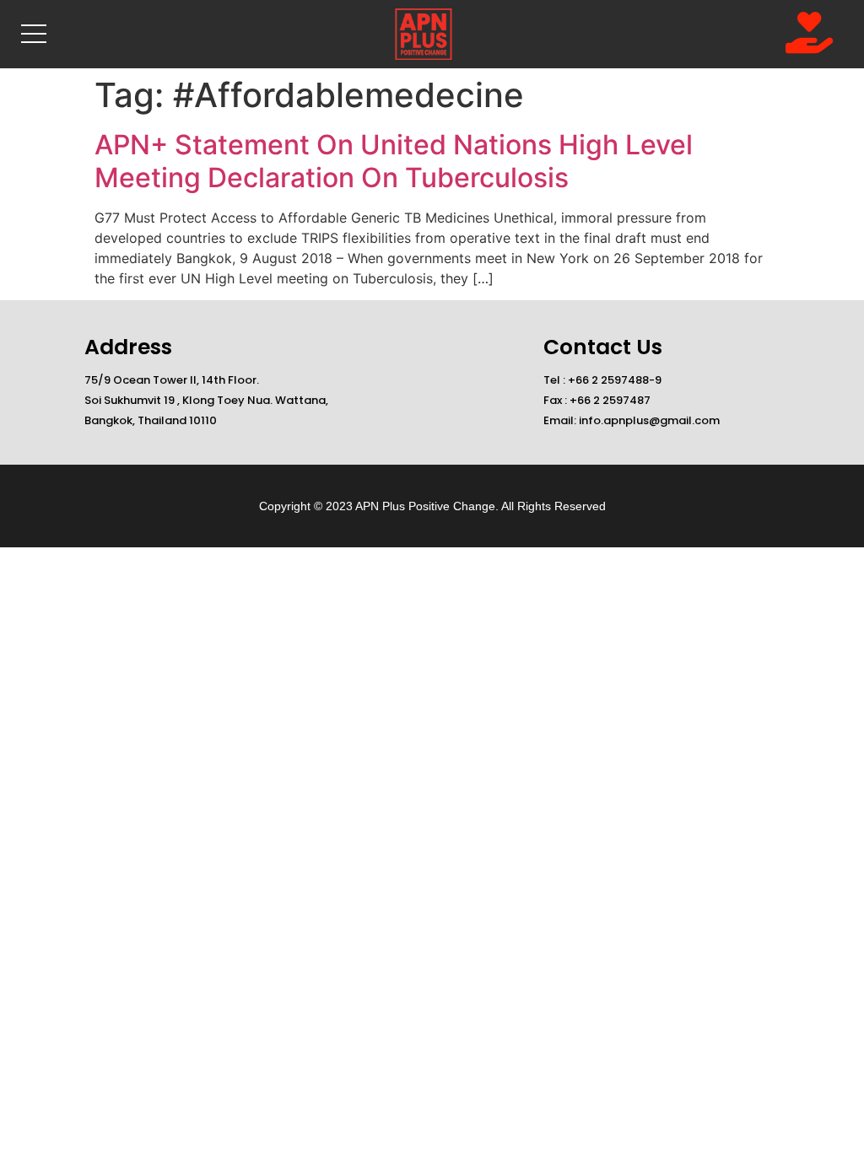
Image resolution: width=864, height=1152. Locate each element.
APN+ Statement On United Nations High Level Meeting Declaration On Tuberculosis (393, 160)
